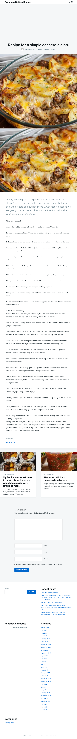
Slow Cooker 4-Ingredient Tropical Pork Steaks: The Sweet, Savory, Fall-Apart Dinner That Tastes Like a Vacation (56, 598)
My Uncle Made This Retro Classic (51, 602)
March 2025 (44, 670)
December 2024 (46, 678)
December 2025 (46, 644)
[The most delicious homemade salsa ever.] (59, 461)
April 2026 (44, 636)
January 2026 (45, 641)
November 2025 (46, 647)
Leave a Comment (50, 49)
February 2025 (45, 673)
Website (46, 559)
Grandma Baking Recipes (18, 2)
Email (46, 552)
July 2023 (44, 704)
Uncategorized (10, 442)
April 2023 (44, 710)
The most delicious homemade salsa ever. (56, 479)
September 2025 (46, 653)
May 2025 (44, 664)
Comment (17, 518)
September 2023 (46, 701)
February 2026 (45, 639)
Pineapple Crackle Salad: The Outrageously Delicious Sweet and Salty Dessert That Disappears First (56, 607)
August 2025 (45, 656)
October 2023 (45, 698)
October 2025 (45, 650)
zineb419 (28, 49)
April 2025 (44, 667)
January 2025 (45, 675)
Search (7, 588)
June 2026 (44, 633)
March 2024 (44, 690)
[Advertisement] (38, 23)
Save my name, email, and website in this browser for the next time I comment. (39, 564)
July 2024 (44, 684)
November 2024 (46, 681)
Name (46, 546)
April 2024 (44, 687)
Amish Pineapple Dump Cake (50, 592)
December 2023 (46, 695)
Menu (71, 2)
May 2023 (44, 707)
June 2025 (44, 661)
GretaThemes (52, 735)
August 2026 (45, 627)
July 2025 (44, 658)
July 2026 (44, 630)
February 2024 (45, 693)
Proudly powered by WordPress (29, 735)
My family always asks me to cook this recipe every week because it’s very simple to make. (17, 481)
